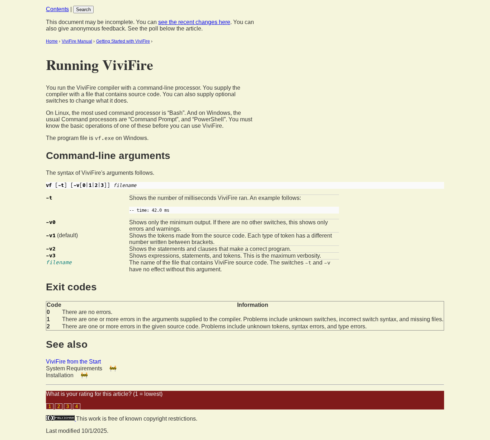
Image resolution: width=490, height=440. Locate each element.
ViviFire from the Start (73, 362)
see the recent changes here (194, 22)
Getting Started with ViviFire (123, 41)
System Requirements (74, 368)
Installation (60, 375)
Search (83, 9)
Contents (57, 9)
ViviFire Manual (77, 41)
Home (52, 41)
